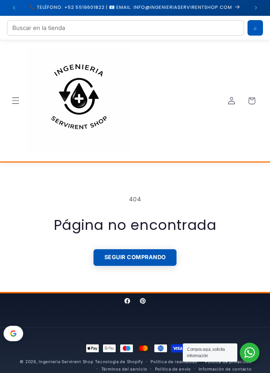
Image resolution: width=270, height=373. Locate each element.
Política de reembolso (173, 361)
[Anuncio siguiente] (256, 8)
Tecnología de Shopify (119, 361)
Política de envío (173, 369)
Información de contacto (225, 369)
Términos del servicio (124, 369)
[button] (15, 101)
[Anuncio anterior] (14, 8)
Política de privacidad (228, 361)
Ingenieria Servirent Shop (66, 361)
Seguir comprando (135, 257)
